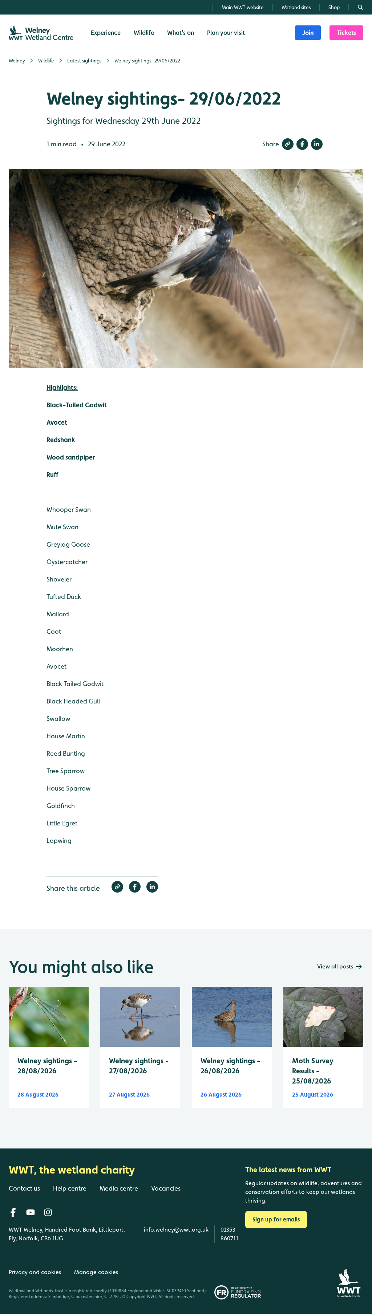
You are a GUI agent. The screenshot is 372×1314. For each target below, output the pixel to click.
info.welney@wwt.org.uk (176, 1229)
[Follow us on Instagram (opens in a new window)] (48, 1212)
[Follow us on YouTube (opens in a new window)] (30, 1212)
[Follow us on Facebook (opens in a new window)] (13, 1212)
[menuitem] (308, 32)
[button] (288, 144)
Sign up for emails (276, 1219)
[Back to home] (348, 1279)
